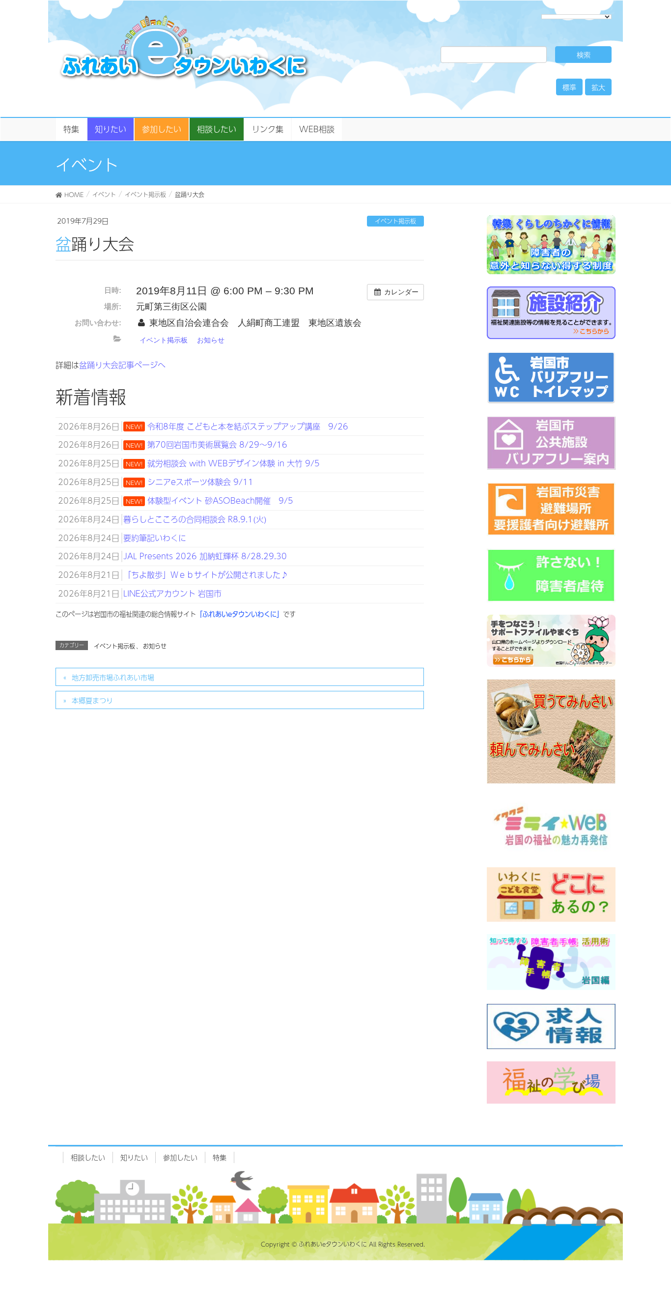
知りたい (134, 1157)
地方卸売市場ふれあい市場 (113, 677)
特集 (219, 1157)
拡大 (598, 87)
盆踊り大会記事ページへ (122, 365)
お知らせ (210, 340)
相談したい (88, 1157)
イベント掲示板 (395, 221)
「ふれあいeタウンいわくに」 (239, 614)
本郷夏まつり (92, 700)
